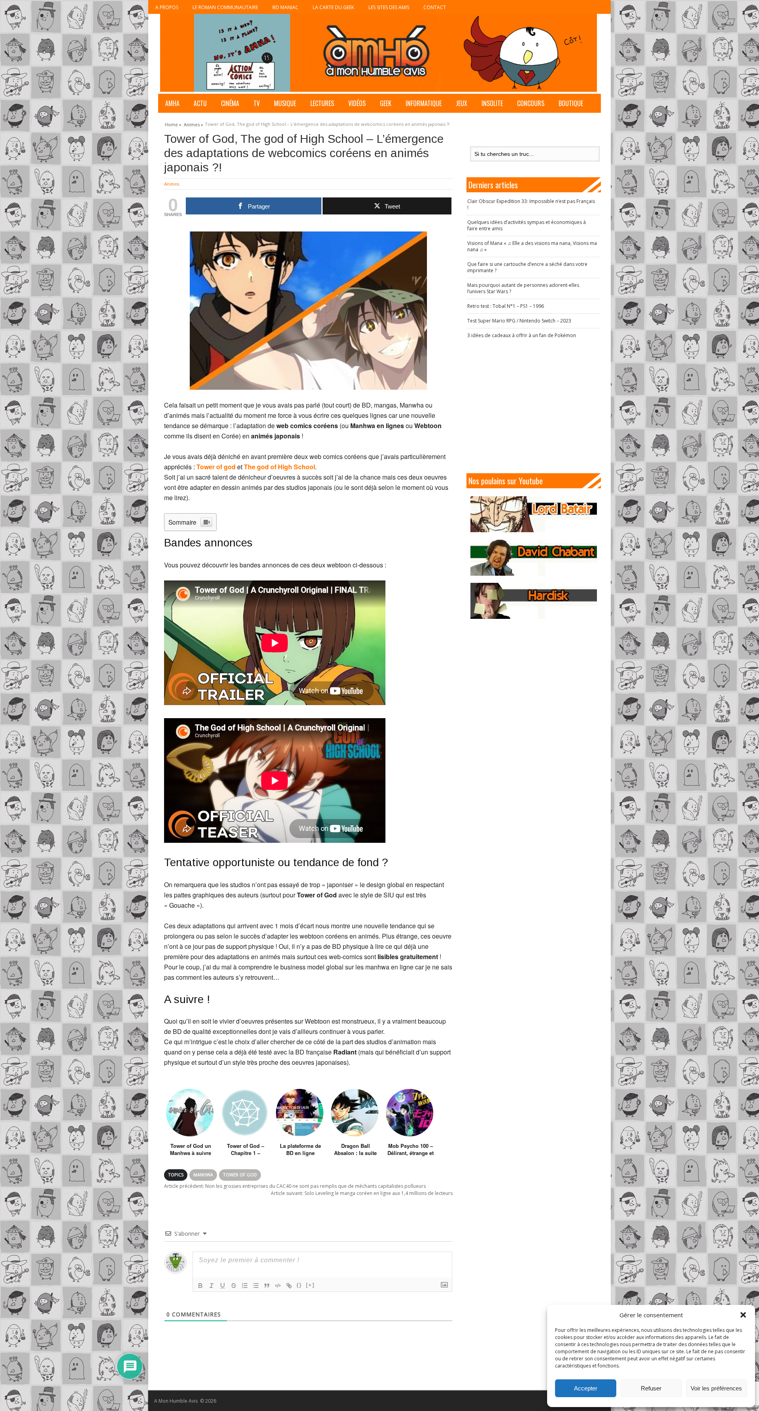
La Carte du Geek (333, 7)
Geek (385, 103)
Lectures (322, 103)
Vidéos (357, 103)
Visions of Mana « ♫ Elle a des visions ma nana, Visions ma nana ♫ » (532, 246)
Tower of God (240, 1175)
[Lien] (289, 1285)
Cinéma (230, 103)
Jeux (461, 103)
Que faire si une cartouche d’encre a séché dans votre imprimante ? (527, 267)
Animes (171, 184)
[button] (743, 1315)
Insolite (492, 103)
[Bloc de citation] (266, 1285)
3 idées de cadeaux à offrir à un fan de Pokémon (521, 335)
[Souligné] (222, 1285)
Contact (434, 7)
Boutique (571, 103)
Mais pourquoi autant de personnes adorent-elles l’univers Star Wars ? (523, 288)
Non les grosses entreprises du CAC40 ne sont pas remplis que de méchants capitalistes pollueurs (295, 1186)
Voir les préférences (716, 1388)
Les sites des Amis (388, 7)
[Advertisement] (533, 406)
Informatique (424, 103)
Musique (285, 103)
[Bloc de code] (277, 1285)
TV (256, 103)
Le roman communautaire (225, 7)
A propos (166, 7)
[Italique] (211, 1285)
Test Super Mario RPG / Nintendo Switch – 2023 (519, 320)
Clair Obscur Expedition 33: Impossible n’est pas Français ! (531, 204)
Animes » (193, 123)
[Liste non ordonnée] (255, 1285)
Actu (200, 103)
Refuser (651, 1388)
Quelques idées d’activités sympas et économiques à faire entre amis (526, 225)
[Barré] (233, 1285)
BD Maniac (285, 7)
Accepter (585, 1388)
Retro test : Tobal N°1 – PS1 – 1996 (505, 306)
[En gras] (200, 1285)
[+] (310, 1285)
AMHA (172, 103)
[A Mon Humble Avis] (378, 53)
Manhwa (203, 1175)
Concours (530, 103)
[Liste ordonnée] (244, 1285)
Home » (173, 123)
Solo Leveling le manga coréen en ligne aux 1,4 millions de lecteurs (362, 1193)
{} (299, 1285)
